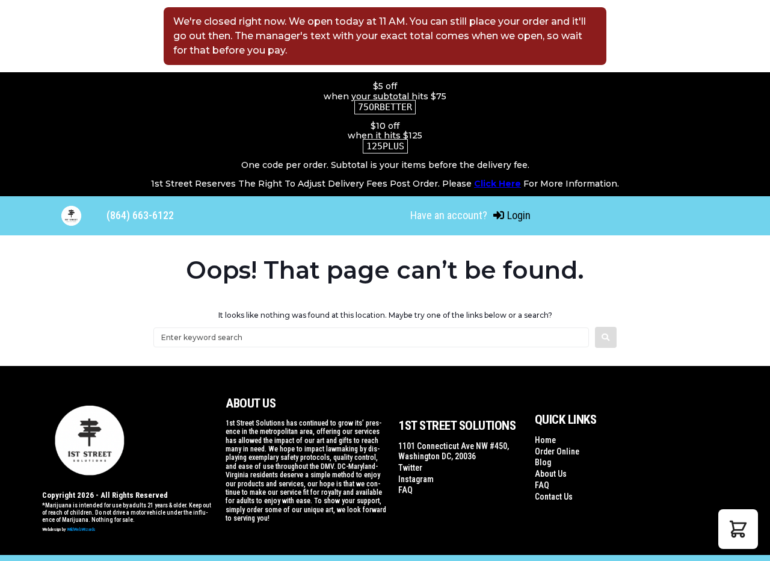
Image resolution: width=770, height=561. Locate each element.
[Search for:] (371, 337)
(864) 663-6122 (140, 215)
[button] (738, 529)
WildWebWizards (81, 529)
